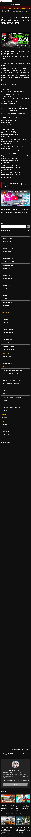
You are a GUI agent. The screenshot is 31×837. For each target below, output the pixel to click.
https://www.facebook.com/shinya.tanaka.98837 (16, 780)
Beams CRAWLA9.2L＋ (7, 309)
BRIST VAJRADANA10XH (8, 346)
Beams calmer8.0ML (7, 238)
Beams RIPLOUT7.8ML (7, 278)
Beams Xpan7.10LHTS (7, 248)
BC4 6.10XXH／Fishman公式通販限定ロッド (12, 397)
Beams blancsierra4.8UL (8, 258)
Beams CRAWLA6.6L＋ (7, 302)
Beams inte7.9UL (6, 295)
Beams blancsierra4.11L (8, 261)
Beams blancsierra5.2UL (8, 265)
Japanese (5, 1)
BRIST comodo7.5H (7, 339)
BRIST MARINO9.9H (6, 322)
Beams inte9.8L (6, 299)
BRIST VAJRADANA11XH (8, 349)
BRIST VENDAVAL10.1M (22, 26)
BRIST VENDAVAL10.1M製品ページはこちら (14, 210)
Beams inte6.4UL (6, 288)
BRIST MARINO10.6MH (7, 326)
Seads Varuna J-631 (7, 356)
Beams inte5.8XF (6, 285)
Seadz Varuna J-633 (7, 363)
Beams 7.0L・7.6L (6, 428)
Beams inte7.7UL (6, 292)
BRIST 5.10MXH (5, 438)
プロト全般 (4, 417)
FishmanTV (12, 26)
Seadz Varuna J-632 (7, 360)
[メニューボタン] (28, 4)
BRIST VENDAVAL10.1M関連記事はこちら (14, 212)
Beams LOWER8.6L (6, 275)
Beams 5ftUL (5, 424)
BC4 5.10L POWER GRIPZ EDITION (10, 373)
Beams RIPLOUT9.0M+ (7, 282)
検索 (2, 224)
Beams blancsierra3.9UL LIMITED (10, 251)
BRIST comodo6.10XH (7, 336)
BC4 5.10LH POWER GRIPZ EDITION (10, 377)
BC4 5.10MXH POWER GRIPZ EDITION (11, 380)
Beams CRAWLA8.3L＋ (7, 305)
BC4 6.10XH (4, 393)
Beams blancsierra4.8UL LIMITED (10, 255)
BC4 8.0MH (4, 400)
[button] (28, 785)
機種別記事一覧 (6, 231)
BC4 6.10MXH (5, 390)
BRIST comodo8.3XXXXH (8, 343)
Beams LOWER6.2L (6, 268)
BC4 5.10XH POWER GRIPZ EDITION (10, 387)
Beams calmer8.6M (6, 241)
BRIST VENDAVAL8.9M (7, 329)
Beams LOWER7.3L (6, 272)
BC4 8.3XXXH (5, 404)
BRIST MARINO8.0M (7, 319)
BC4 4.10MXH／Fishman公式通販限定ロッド (12, 370)
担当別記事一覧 (6, 442)
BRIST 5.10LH (5, 434)
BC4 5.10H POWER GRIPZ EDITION (10, 383)
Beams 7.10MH (5, 431)
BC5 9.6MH (4, 410)
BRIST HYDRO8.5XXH (7, 316)
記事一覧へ (15, 784)
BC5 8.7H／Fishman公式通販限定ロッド (11, 407)
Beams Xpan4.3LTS (6, 245)
